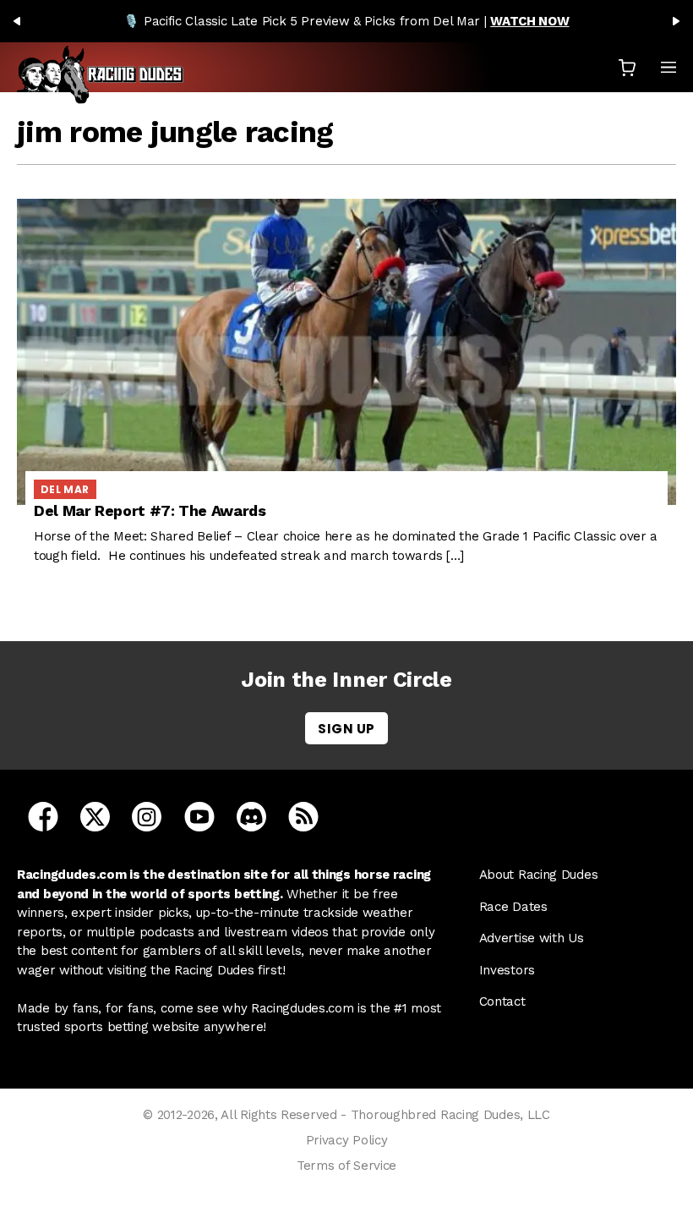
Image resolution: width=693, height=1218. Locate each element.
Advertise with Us (531, 938)
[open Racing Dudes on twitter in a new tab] (95, 816)
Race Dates (513, 906)
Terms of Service (346, 1165)
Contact (502, 1001)
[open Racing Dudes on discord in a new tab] (251, 816)
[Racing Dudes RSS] (303, 816)
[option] (346, 21)
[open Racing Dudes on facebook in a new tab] (43, 816)
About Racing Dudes (538, 874)
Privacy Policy (347, 1140)
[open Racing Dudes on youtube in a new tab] (199, 816)
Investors (507, 970)
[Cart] (627, 67)
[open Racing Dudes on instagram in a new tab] (146, 816)
